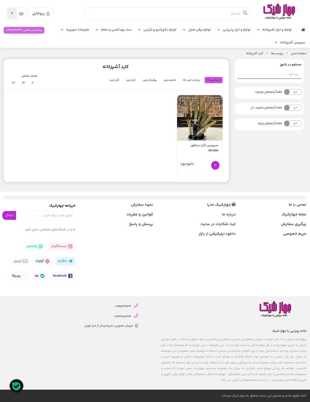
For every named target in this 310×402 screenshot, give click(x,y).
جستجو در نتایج (291, 64)
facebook (60, 276)
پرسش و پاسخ (141, 224)
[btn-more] (215, 165)
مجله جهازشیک (294, 215)
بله (37, 276)
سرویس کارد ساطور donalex (204, 148)
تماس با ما (297, 205)
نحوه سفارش (142, 205)
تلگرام (63, 261)
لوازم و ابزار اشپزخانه (277, 30)
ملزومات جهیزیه (77, 30)
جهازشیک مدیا (219, 205)
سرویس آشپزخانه (292, 42)
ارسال (9, 215)
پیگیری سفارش (293, 224)
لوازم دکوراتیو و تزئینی (159, 30)
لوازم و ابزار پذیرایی (236, 30)
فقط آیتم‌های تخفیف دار (266, 107)
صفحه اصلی (298, 53)
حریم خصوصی (294, 234)
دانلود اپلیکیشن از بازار (217, 234)
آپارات (40, 261)
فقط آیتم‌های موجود (268, 92)
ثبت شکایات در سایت (218, 224)
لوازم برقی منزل (199, 30)
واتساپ (32, 246)
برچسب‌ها (277, 53)
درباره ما (228, 215)
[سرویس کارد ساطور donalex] (200, 118)
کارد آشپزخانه (254, 53)
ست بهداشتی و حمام (116, 30)
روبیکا (16, 276)
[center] (245, 13)
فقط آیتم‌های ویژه (270, 123)
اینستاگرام (59, 246)
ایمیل (18, 261)
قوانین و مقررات (139, 215)
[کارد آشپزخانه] (279, 11)
